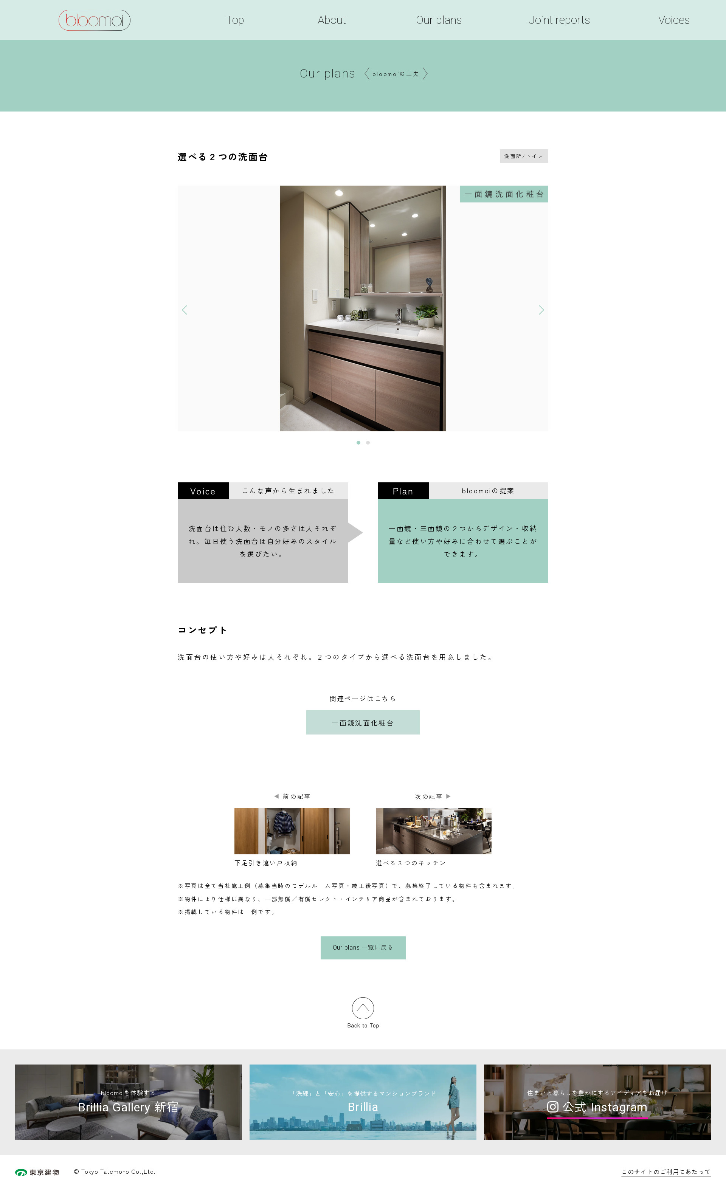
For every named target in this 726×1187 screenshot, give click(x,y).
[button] (185, 308)
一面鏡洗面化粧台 (363, 722)
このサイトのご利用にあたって (666, 1171)
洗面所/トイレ (524, 156)
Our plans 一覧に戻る (363, 947)
